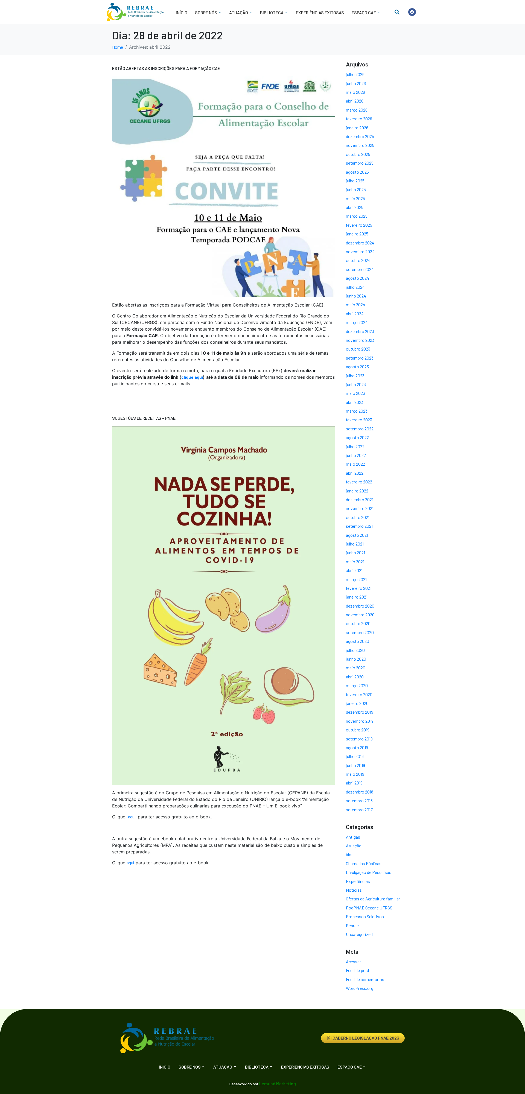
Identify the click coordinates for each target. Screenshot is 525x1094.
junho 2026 (356, 83)
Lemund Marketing (277, 1083)
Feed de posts (359, 970)
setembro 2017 (359, 809)
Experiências (358, 881)
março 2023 (357, 410)
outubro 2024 (358, 260)
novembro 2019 (360, 721)
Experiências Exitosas (320, 12)
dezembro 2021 (359, 499)
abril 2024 (355, 313)
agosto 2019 (357, 747)
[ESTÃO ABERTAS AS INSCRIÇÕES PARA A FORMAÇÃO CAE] (223, 186)
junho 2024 (356, 295)
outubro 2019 (357, 729)
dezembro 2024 (360, 242)
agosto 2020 (357, 641)
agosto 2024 (357, 278)
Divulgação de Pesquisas (368, 872)
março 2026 (357, 109)
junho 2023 (356, 384)
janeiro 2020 (357, 703)
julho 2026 (355, 74)
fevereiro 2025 (359, 224)
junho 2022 (356, 455)
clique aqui (192, 377)
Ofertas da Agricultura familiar (373, 898)
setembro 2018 (359, 800)
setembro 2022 (360, 428)
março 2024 (357, 322)
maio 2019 (355, 774)
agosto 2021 (357, 535)
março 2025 (357, 215)
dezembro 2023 (360, 331)
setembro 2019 (359, 738)
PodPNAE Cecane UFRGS (369, 907)
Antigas (353, 836)
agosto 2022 (357, 437)
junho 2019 (355, 765)
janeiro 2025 (357, 233)
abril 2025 (354, 207)
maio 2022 (355, 463)
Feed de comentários (365, 979)
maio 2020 (355, 667)
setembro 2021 (359, 526)
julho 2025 (355, 180)
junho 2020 (356, 658)
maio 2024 (355, 304)
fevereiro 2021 (358, 588)
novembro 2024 (360, 251)
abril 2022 (354, 472)
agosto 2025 (357, 171)
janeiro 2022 (357, 490)
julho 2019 (355, 756)
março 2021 (356, 579)
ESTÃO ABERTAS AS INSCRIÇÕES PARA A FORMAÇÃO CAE (166, 68)
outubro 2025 (358, 154)
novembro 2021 (360, 508)
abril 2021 (354, 570)
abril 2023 (354, 402)
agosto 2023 (357, 366)
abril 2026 (354, 100)
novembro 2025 (360, 145)
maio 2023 (355, 393)
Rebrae (352, 925)
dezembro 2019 (359, 711)
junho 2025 (356, 189)
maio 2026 (355, 92)
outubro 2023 (358, 348)
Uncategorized (359, 934)
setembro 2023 (360, 357)
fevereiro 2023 (359, 419)
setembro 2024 (360, 269)
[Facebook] (412, 12)
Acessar (353, 961)
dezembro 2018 (359, 791)
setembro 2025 (360, 162)
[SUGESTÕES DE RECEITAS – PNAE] (223, 604)
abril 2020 (355, 676)
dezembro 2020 (360, 605)
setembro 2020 (360, 632)
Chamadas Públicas (363, 863)
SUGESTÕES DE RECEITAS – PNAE (144, 418)
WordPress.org (359, 988)
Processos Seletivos (365, 916)
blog (350, 854)
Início (181, 12)
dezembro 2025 (360, 136)
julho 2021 (355, 543)
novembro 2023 (360, 340)
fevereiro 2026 (359, 118)
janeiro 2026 (357, 127)
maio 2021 (355, 561)
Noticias (354, 889)
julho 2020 (355, 650)
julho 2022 (355, 446)
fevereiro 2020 (359, 694)
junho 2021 (355, 552)
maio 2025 (355, 198)
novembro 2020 (360, 614)
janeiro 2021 (357, 596)
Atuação (353, 845)
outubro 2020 (358, 623)
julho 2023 (355, 375)
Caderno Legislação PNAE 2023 (365, 1037)
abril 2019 (354, 782)
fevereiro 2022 (359, 481)
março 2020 (357, 685)
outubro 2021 (357, 517)
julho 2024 (355, 287)
